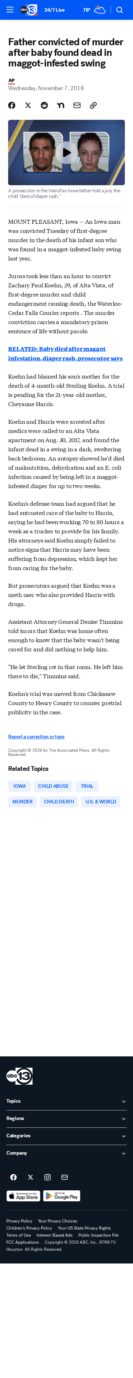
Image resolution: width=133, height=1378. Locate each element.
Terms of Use (18, 1235)
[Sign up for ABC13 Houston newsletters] (64, 1178)
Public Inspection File (98, 1235)
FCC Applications (22, 1242)
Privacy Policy (19, 1221)
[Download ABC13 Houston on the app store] (23, 1196)
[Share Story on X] (28, 105)
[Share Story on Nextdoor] (61, 105)
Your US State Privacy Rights (84, 1228)
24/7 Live (54, 10)
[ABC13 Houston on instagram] (47, 1178)
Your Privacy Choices (57, 1221)
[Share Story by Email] (77, 105)
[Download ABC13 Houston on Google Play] (62, 1196)
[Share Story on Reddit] (44, 105)
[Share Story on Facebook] (12, 105)
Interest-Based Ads (55, 1235)
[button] (9, 9)
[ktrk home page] (19, 1076)
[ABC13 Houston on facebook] (13, 1178)
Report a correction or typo (36, 736)
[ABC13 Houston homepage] (28, 10)
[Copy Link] (93, 105)
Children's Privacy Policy (29, 1228)
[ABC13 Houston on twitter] (30, 1178)
